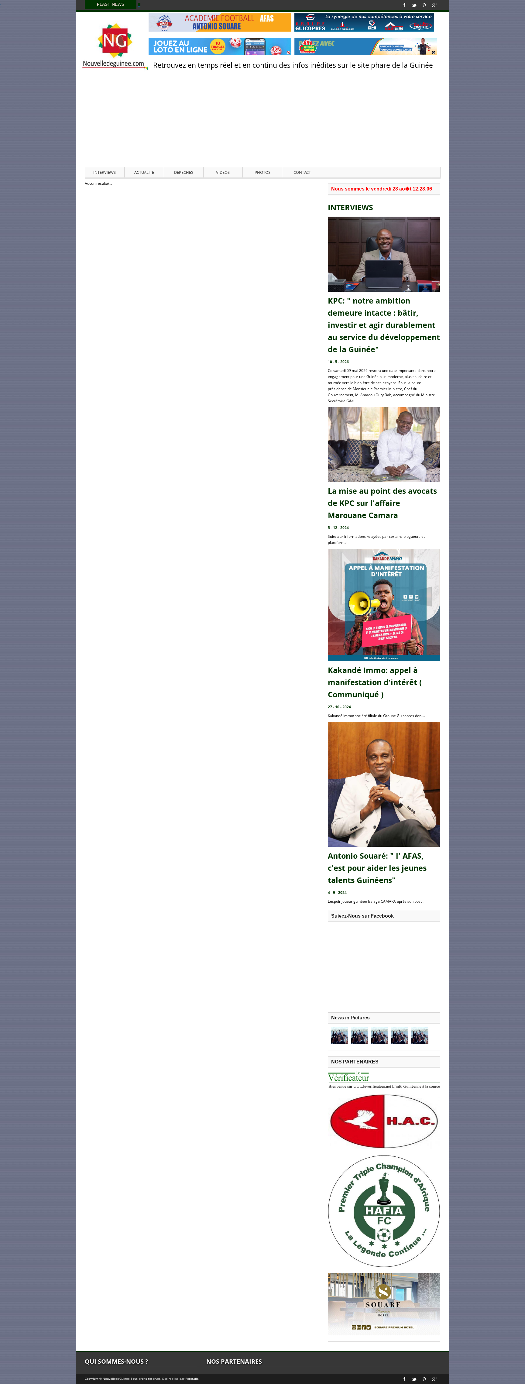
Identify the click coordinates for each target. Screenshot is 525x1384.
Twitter (414, 5)
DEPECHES (183, 172)
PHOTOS (262, 172)
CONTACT (302, 172)
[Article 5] (419, 1035)
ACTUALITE (144, 172)
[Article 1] (339, 1035)
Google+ (434, 5)
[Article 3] (379, 1035)
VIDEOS (223, 172)
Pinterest (424, 5)
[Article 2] (359, 1035)
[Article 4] (399, 1035)
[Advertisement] (262, 121)
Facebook (404, 5)
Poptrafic (191, 1378)
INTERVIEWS (104, 172)
